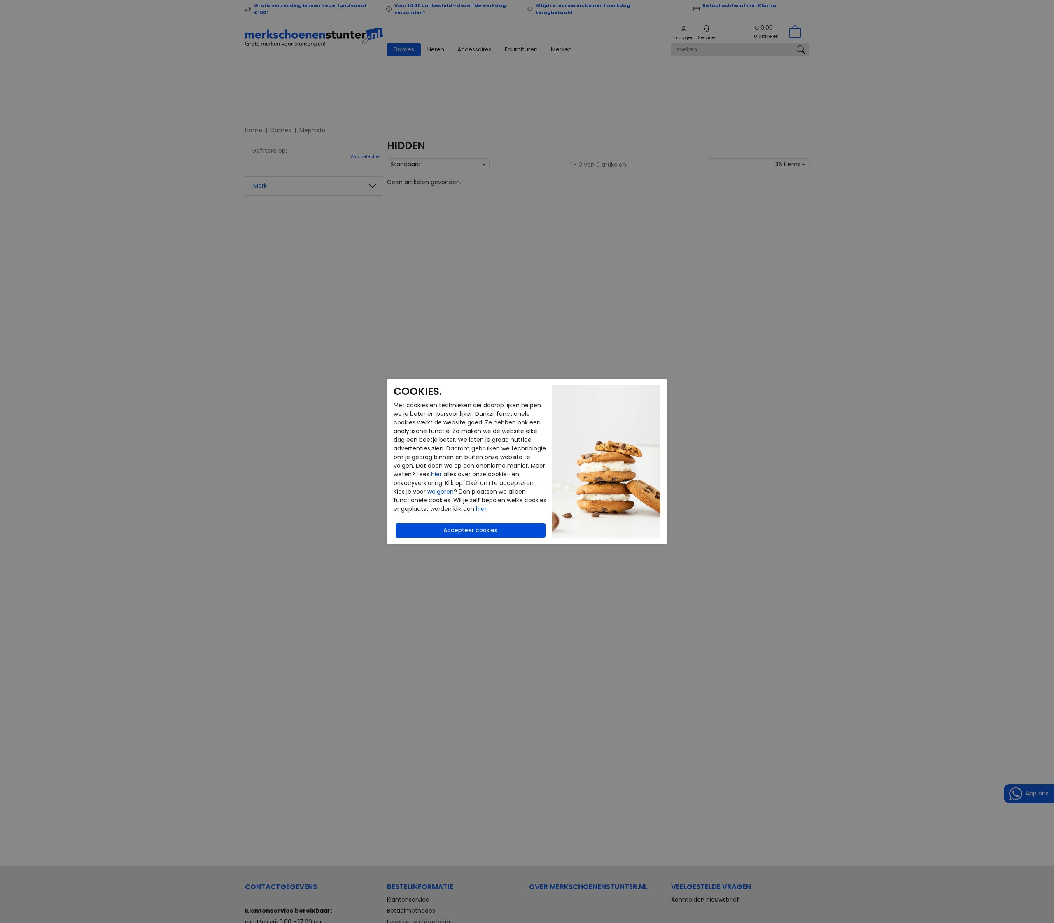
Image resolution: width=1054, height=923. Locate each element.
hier (436, 474)
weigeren (440, 491)
